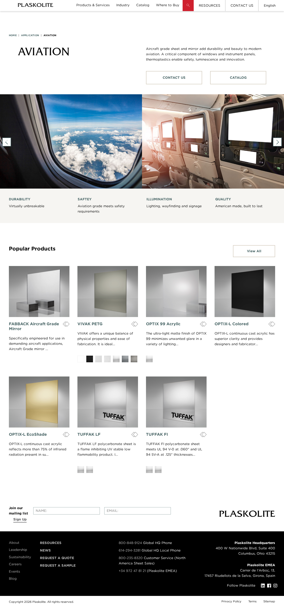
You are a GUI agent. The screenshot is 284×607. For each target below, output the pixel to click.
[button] (188, 8)
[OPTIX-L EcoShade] (39, 402)
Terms (252, 601)
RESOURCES (209, 6)
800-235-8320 (131, 558)
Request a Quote (57, 558)
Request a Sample (58, 566)
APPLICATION (30, 35)
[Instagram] (276, 585)
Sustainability (20, 557)
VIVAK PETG (90, 323)
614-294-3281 (130, 550)
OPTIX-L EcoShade (28, 434)
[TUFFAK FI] (176, 402)
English (270, 6)
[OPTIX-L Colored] (245, 291)
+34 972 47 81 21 (132, 571)
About (14, 543)
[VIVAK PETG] (107, 291)
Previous (6, 142)
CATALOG (238, 78)
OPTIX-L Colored (231, 323)
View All (254, 251)
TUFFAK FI (157, 434)
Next (277, 142)
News (45, 550)
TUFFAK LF (89, 434)
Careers (15, 564)
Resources (50, 543)
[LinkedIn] (264, 585)
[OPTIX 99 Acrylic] (176, 291)
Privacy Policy (231, 601)
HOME (13, 35)
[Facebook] (270, 585)
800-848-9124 (130, 543)
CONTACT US (242, 6)
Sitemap (269, 601)
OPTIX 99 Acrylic (163, 323)
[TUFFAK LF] (107, 402)
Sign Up (20, 519)
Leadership (18, 550)
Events (14, 571)
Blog (13, 579)
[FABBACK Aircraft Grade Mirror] (39, 291)
